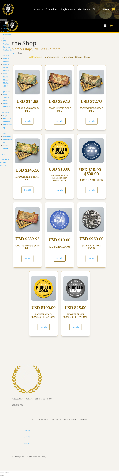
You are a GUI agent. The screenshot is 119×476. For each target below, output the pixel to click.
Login (5, 115)
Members (83, 9)
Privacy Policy (44, 419)
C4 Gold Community (7, 35)
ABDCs (5, 86)
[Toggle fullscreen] (3, 472)
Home (14, 53)
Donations (7, 136)
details (27, 121)
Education (51, 9)
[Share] (6, 472)
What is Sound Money (6, 68)
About (37, 9)
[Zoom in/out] (1, 472)
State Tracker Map (6, 98)
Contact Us (7, 50)
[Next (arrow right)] (3, 475)
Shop (95, 9)
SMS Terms (56, 419)
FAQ (4, 41)
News (106, 9)
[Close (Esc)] (8, 472)
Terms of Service (69, 419)
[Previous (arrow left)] (1, 475)
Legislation (67, 9)
